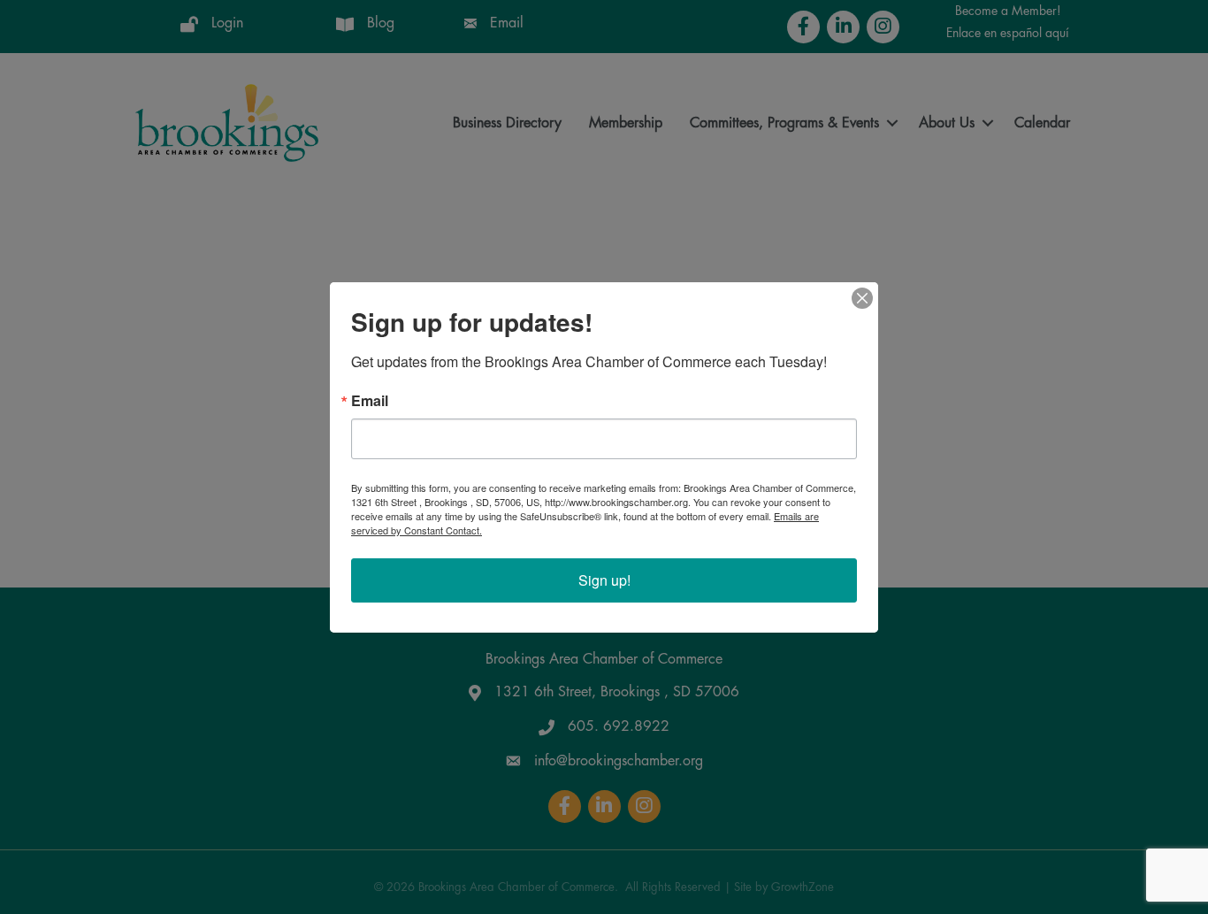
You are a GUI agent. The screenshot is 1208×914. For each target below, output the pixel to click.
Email (369, 401)
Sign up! (604, 580)
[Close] (862, 298)
